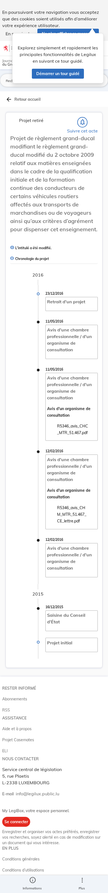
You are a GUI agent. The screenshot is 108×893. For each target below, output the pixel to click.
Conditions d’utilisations (23, 870)
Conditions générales (21, 859)
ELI (5, 750)
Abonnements (14, 699)
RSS (6, 710)
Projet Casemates (18, 739)
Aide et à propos (17, 728)
